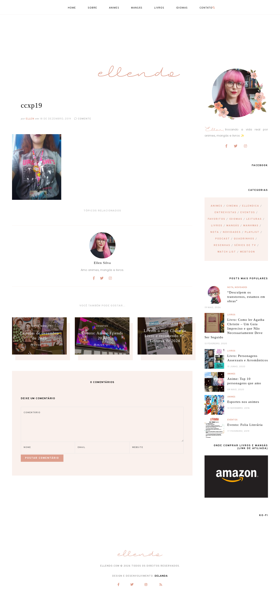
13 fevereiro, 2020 (216, 343)
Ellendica (250, 205)
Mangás (232, 225)
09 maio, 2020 (235, 389)
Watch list (226, 251)
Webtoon (247, 251)
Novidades (232, 232)
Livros (216, 225)
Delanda (161, 576)
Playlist (252, 232)
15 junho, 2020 (236, 366)
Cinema (232, 205)
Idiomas (235, 219)
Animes (216, 205)
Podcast (222, 238)
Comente (84, 118)
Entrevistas (225, 212)
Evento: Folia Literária (245, 425)
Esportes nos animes (243, 402)
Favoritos (216, 219)
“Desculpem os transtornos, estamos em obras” (246, 297)
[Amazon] (236, 497)
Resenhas (222, 245)
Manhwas (251, 225)
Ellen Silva (102, 263)
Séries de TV (245, 245)
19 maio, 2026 (213, 307)
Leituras (254, 219)
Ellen (30, 118)
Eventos (247, 212)
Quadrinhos (244, 238)
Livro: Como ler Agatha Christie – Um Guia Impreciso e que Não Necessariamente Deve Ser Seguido (234, 328)
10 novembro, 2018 (238, 408)
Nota (214, 232)
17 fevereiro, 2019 (238, 431)
